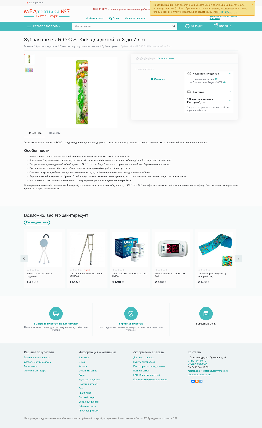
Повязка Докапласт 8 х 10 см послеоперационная (33, 275)
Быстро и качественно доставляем (56, 323)
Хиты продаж (96, 18)
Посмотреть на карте (199, 374)
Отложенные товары (35, 370)
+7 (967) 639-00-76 (197, 364)
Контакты (215, 18)
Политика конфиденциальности (150, 379)
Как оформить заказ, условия (149, 366)
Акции (116, 18)
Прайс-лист (85, 393)
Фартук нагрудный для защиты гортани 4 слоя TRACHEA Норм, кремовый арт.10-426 (77, 275)
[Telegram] (200, 381)
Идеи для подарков (135, 18)
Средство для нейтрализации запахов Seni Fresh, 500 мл (162, 275)
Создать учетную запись (37, 362)
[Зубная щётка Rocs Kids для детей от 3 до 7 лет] (82, 92)
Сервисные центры (89, 401)
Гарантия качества (131, 323)
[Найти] (173, 26)
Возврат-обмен (141, 370)
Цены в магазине (88, 370)
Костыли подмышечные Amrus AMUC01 (204, 275)
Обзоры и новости (88, 384)
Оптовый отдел (87, 397)
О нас (82, 362)
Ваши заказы (31, 366)
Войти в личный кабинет (37, 357)
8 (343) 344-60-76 (197, 361)
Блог (81, 388)
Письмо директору (89, 410)
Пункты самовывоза (144, 362)
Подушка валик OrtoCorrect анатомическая (117, 275)
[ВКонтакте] (193, 381)
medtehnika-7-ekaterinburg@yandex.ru (208, 370)
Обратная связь (87, 406)
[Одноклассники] (197, 381)
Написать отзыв (165, 58)
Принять (224, 11)
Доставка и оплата (143, 357)
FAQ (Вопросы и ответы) (146, 375)
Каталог (83, 366)
